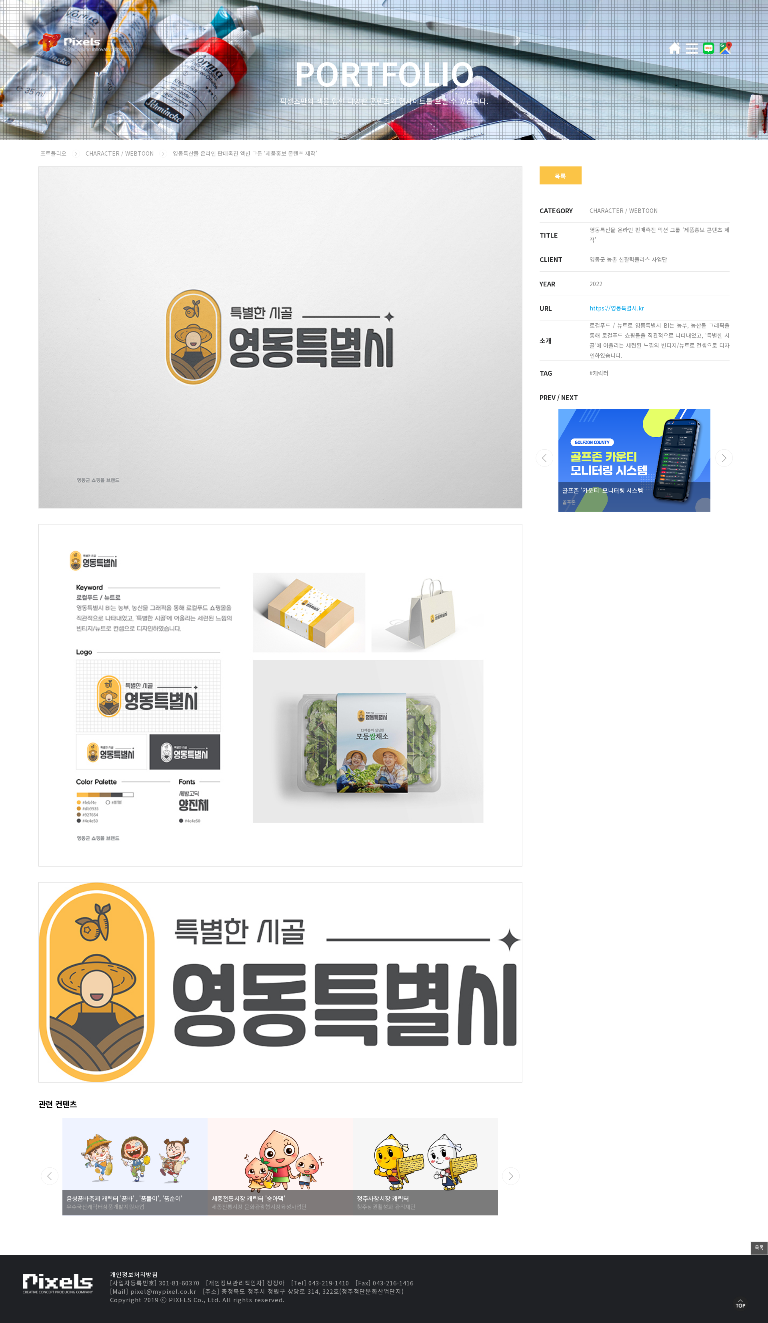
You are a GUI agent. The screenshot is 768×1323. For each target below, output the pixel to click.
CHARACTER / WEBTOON (120, 153)
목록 (560, 176)
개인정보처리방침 (134, 1274)
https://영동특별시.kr (617, 308)
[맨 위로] (740, 1304)
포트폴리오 (53, 153)
